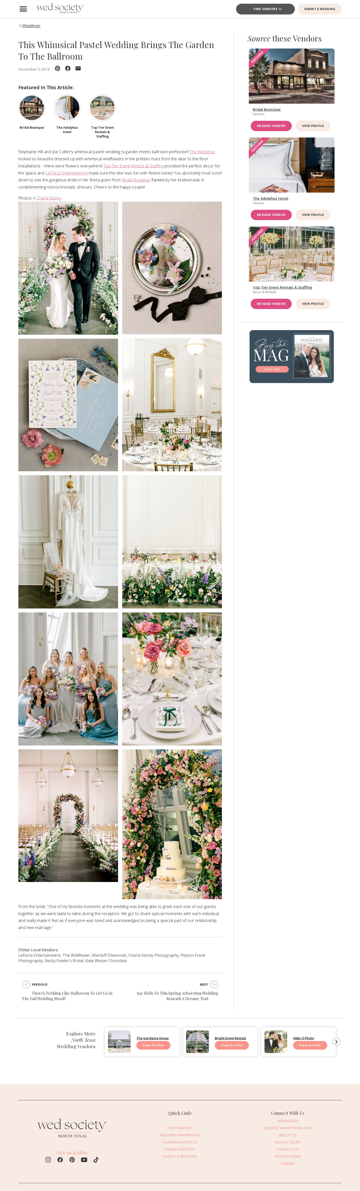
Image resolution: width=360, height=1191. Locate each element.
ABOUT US (287, 1135)
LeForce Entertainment (67, 173)
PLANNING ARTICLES (180, 1142)
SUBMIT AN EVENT (180, 1149)
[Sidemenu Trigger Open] (23, 9)
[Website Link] (72, 1139)
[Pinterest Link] (72, 1160)
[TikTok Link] (96, 1160)
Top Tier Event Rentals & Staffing (134, 166)
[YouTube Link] (84, 1160)
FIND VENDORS (265, 9)
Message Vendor (271, 126)
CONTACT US (288, 1149)
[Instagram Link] (48, 1160)
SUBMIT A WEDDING (319, 9)
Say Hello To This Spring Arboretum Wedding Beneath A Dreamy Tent (177, 996)
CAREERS (287, 1163)
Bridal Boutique (136, 180)
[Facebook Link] (60, 1160)
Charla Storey (48, 198)
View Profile (313, 126)
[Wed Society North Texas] (60, 9)
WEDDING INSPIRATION (180, 1135)
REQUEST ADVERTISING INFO (288, 1128)
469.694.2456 (287, 1120)
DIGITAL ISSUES (287, 1142)
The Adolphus (202, 151)
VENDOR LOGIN (288, 1156)
